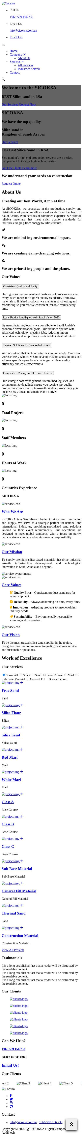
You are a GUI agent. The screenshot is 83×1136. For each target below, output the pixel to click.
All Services (25, 65)
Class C (8, 846)
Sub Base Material (17, 869)
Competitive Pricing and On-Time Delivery (27, 373)
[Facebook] (11, 1095)
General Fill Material (19, 891)
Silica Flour (11, 713)
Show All (12, 675)
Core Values (11, 585)
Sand (38, 675)
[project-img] (12, 682)
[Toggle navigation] (3, 45)
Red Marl (10, 757)
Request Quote (11, 183)
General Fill (38, 679)
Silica (27, 675)
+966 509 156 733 (21, 17)
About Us (24, 58)
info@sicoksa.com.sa (23, 1122)
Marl (71, 675)
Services (15, 61)
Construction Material (20, 936)
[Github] (11, 1106)
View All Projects (13, 950)
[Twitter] (11, 1099)
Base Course (55, 675)
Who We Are (12, 512)
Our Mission (12, 552)
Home (14, 51)
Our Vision (11, 635)
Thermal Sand (14, 913)
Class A (8, 802)
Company (16, 54)
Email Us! (16, 37)
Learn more (29, 168)
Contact (15, 72)
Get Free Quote (12, 168)
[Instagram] (11, 1103)
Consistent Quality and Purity (20, 286)
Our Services (10, 104)
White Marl (11, 780)
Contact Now (27, 104)
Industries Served (29, 69)
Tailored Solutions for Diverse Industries (26, 345)
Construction (58, 679)
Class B (8, 824)
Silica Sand (11, 735)
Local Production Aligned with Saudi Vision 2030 (31, 317)
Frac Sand (10, 690)
